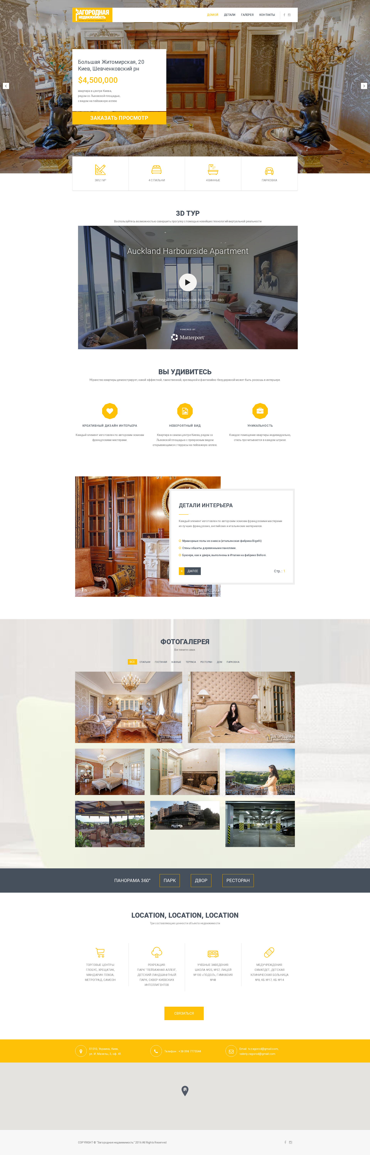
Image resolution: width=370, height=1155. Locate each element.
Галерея (247, 15)
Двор (201, 880)
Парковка (233, 662)
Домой (212, 15)
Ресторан (206, 662)
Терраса (191, 662)
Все (132, 662)
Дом (219, 662)
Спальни (145, 662)
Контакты (267, 15)
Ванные (176, 662)
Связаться (184, 1013)
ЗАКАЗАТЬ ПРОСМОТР (119, 118)
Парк (170, 880)
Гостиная (161, 662)
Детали (229, 15)
